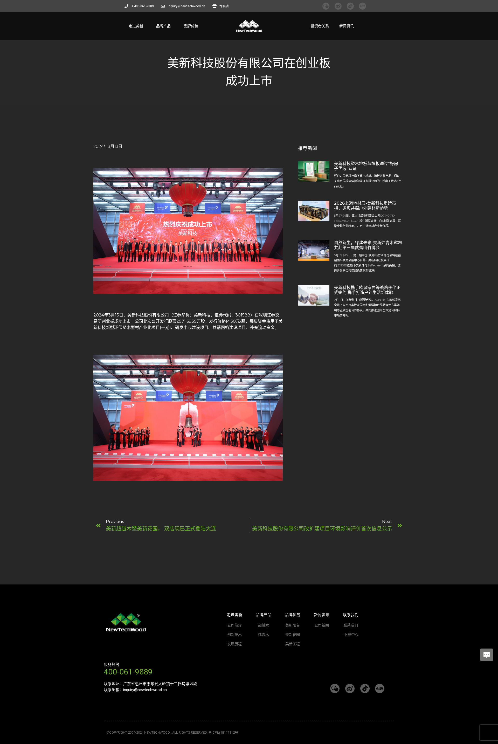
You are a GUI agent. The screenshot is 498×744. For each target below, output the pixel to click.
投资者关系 (320, 26)
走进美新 (136, 26)
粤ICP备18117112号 (223, 732)
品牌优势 (191, 26)
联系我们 (350, 614)
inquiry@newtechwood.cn (145, 689)
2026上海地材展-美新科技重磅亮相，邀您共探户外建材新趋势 (365, 206)
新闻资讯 (346, 26)
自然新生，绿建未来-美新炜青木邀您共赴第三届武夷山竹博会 (368, 245)
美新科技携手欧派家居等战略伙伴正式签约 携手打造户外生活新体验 (367, 290)
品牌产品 (163, 26)
